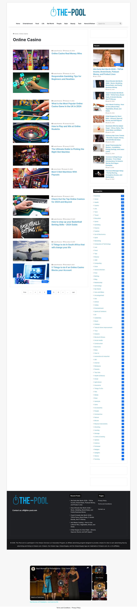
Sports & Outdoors (100, 311)
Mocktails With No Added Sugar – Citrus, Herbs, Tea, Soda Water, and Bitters (115, 128)
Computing (97, 263)
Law (95, 247)
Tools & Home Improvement (103, 327)
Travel (96, 215)
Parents (96, 369)
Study (96, 379)
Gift (95, 359)
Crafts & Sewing (99, 436)
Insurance (97, 385)
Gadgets (97, 452)
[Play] (100, 586)
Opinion (96, 440)
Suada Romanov (57, 50)
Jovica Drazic (57, 169)
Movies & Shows (99, 337)
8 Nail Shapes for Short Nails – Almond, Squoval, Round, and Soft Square (114, 118)
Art (95, 314)
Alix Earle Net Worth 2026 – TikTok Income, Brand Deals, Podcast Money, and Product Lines (108, 71)
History (96, 456)
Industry (97, 334)
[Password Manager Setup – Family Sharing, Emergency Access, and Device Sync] (98, 173)
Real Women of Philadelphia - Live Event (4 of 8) (56, 568)
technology (98, 286)
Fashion (96, 231)
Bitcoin (96, 420)
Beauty (73, 23)
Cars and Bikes (99, 292)
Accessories (98, 408)
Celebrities (97, 318)
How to (96, 353)
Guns (96, 404)
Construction (98, 343)
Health (96, 202)
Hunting (96, 430)
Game (96, 221)
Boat (95, 398)
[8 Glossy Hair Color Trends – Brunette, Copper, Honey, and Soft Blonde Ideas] (98, 138)
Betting (96, 276)
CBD (95, 260)
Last (73, 292)
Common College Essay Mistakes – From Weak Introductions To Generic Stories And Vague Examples (114, 161)
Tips (95, 253)
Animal (96, 302)
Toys (95, 330)
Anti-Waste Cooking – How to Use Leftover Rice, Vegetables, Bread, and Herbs (83, 525)
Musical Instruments (100, 424)
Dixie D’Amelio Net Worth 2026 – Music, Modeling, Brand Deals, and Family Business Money (82, 510)
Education (97, 218)
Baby (96, 350)
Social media (98, 340)
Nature (96, 417)
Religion (96, 449)
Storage (96, 433)
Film (95, 391)
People (59, 23)
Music (96, 321)
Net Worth (50, 23)
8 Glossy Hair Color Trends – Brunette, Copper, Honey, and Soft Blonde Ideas (115, 138)
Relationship (98, 282)
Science (97, 443)
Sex (95, 298)
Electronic (97, 347)
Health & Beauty (99, 375)
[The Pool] (68, 12)
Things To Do (98, 388)
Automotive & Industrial (101, 356)
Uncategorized (99, 295)
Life (43, 23)
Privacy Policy (102, 500)
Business (97, 196)
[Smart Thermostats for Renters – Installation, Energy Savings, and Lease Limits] (98, 148)
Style (66, 23)
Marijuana (97, 366)
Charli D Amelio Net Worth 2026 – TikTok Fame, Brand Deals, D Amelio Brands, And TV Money (82, 517)
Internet (96, 363)
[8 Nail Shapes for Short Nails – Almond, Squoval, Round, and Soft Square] (98, 119)
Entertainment (28, 23)
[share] (87, 567)
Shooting (97, 427)
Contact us (101, 509)
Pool (95, 273)
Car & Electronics (100, 234)
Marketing (97, 241)
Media (96, 395)
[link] (33, 569)
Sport (96, 237)
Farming (97, 459)
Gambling (97, 225)
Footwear (97, 446)
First (24, 292)
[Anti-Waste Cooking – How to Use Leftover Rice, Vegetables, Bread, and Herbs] (98, 107)
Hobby (96, 305)
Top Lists (97, 372)
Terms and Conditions (105, 504)
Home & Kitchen (89, 23)
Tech (79, 23)
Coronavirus (98, 414)
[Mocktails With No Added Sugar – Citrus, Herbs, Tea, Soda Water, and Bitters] (98, 128)
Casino (96, 205)
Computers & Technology (102, 244)
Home (18, 23)
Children (97, 324)
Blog (95, 279)
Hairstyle (97, 401)
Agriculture (97, 382)
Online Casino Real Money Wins (67, 53)
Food (37, 23)
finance (96, 228)
